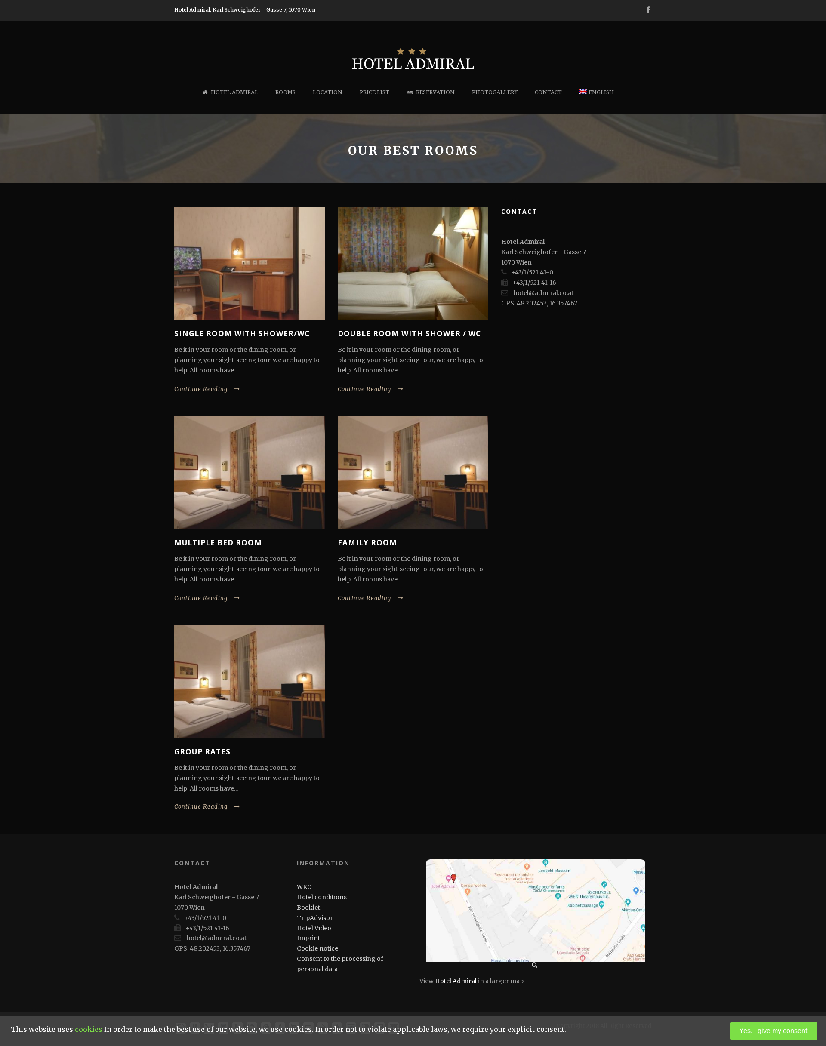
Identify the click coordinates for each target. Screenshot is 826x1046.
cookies (88, 1029)
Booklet (308, 907)
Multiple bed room (218, 543)
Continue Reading (201, 389)
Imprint (308, 938)
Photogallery (495, 92)
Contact (548, 92)
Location (327, 92)
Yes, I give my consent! (774, 1030)
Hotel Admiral (234, 92)
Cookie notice (317, 948)
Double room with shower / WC (409, 333)
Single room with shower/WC (242, 333)
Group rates (202, 752)
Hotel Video (314, 928)
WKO (304, 887)
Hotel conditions (322, 897)
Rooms (285, 92)
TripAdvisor (315, 918)
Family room (367, 543)
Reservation (435, 92)
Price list (374, 92)
